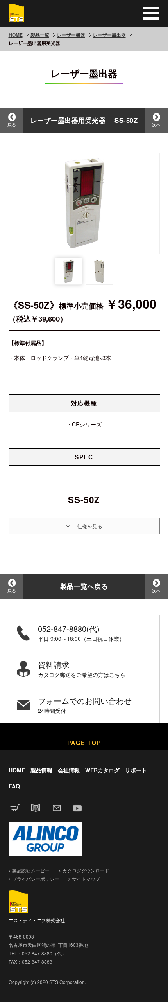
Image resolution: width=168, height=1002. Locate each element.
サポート (136, 770)
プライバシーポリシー (35, 878)
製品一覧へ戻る (84, 586)
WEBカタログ (102, 770)
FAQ (14, 786)
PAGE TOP (84, 743)
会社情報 (69, 770)
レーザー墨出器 (109, 34)
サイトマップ (86, 878)
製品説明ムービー (31, 870)
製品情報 (41, 770)
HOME (16, 34)
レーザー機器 (71, 34)
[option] (84, 203)
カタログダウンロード (86, 870)
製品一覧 (39, 34)
